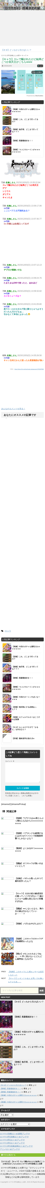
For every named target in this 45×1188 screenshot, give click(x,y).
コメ (40, 66)
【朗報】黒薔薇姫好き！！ (26, 1017)
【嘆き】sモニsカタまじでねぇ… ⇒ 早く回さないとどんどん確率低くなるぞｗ (28, 956)
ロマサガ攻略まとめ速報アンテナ (15, 1134)
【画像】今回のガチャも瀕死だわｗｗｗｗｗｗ (18, 1095)
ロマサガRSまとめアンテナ (12, 1140)
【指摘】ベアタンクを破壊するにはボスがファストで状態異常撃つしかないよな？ (29, 835)
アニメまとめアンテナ (10, 1149)
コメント (9, 761)
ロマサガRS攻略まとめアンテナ (14, 1137)
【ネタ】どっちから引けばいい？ (29, 1002)
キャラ (8, 631)
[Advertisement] (22, 390)
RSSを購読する (9, 1155)
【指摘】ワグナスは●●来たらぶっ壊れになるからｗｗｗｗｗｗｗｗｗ (29, 820)
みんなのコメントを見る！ (13, 409)
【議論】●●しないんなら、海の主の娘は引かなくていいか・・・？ (29, 911)
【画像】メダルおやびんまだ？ (29, 924)
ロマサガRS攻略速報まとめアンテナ (16, 1146)
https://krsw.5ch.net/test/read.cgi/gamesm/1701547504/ (29, 369)
